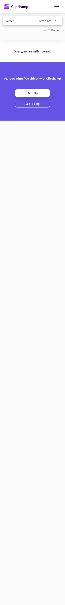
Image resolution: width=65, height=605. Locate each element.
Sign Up (32, 93)
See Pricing (32, 103)
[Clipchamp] (16, 6)
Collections (55, 30)
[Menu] (56, 6)
